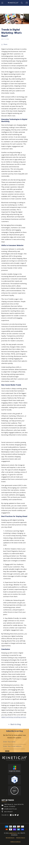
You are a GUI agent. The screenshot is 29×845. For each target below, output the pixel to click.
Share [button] (5, 44)
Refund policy (10, 837)
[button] (2, 3)
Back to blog (16, 724)
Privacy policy (20, 837)
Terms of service (15, 841)
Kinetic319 (13, 833)
